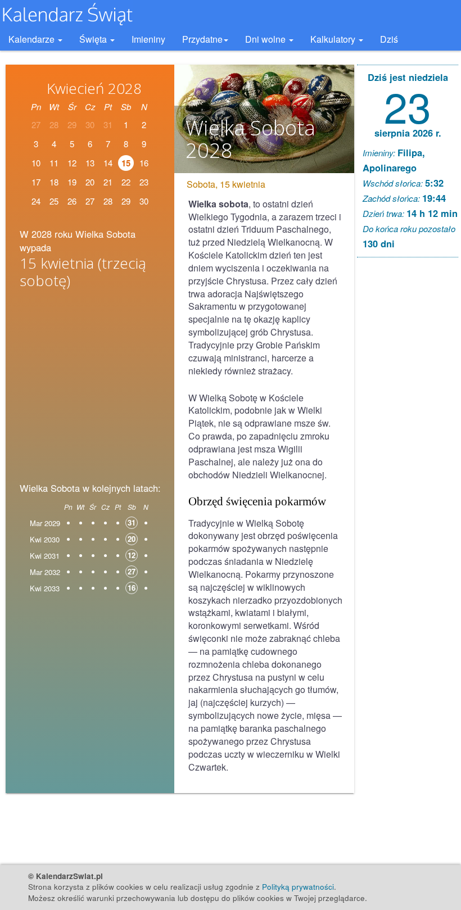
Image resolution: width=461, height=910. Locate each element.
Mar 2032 (45, 572)
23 (143, 182)
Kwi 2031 (45, 555)
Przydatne (202, 39)
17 (35, 182)
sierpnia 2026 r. (407, 132)
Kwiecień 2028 (94, 88)
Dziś (389, 39)
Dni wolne (266, 39)
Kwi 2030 (45, 539)
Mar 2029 (45, 523)
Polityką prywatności (298, 886)
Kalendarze (32, 39)
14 (107, 163)
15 (125, 163)
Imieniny (148, 39)
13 (89, 163)
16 (143, 163)
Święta (94, 39)
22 (125, 182)
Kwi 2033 (45, 588)
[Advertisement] (90, 382)
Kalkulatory (334, 39)
